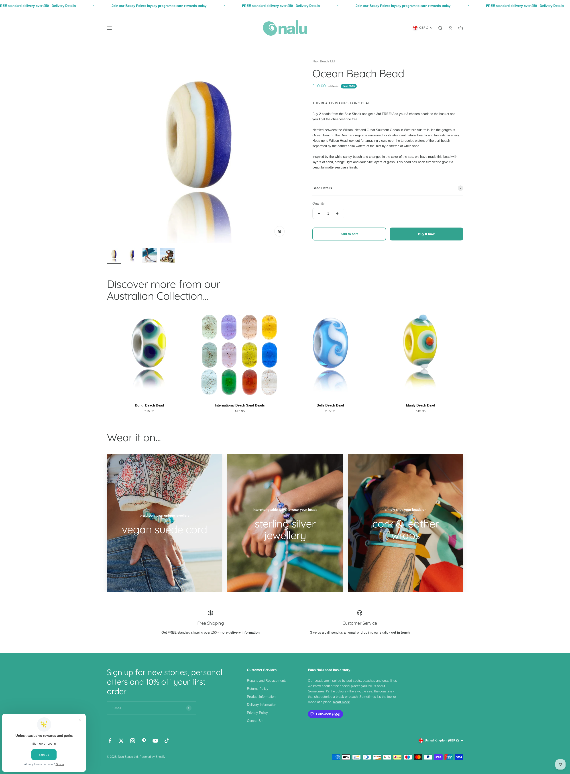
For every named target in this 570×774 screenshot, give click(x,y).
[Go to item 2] (132, 256)
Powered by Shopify (152, 756)
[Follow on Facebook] (110, 741)
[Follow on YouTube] (155, 741)
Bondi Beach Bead (149, 405)
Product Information (261, 696)
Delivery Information (261, 704)
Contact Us (255, 721)
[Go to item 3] (149, 256)
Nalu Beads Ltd (323, 61)
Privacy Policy (257, 712)
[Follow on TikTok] (167, 741)
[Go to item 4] (167, 256)
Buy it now (426, 234)
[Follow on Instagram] (133, 741)
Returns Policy (257, 688)
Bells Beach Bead (330, 405)
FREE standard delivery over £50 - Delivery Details (215, 6)
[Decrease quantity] (319, 213)
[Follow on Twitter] (121, 741)
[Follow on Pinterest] (144, 741)
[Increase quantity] (337, 213)
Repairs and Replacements (267, 680)
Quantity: (319, 203)
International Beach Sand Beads (240, 405)
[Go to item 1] (114, 256)
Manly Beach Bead (420, 405)
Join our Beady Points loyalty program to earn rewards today (93, 6)
